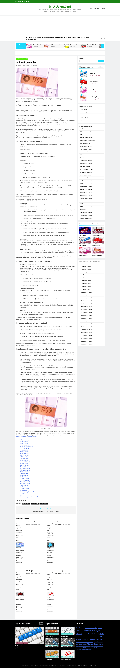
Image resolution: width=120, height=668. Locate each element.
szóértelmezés (89, 647)
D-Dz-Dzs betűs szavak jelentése (87, 140)
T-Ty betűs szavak (25, 480)
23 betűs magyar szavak (86, 329)
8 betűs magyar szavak (86, 286)
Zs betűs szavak (24, 488)
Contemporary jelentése (89, 45)
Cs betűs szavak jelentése (86, 137)
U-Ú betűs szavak (25, 482)
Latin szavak (35, 503)
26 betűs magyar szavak (86, 338)
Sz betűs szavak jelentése (86, 198)
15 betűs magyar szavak (86, 306)
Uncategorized (83, 209)
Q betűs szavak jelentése (86, 189)
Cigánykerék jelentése (33, 45)
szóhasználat (96, 646)
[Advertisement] (60, 25)
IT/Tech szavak (95, 634)
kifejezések (84, 636)
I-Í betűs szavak (24, 456)
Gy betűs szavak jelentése (86, 152)
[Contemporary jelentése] (79, 46)
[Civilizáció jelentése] (60, 46)
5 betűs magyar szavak (86, 277)
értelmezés (88, 649)
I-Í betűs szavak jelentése (22, 58)
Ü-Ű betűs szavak (25, 483)
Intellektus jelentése (30, 522)
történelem (78, 649)
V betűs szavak (24, 485)
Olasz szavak (90, 642)
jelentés (101, 634)
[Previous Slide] (102, 1)
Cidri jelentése (84, 109)
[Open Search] (101, 38)
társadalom (102, 647)
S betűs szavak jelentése (86, 195)
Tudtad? (22, 493)
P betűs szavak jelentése (86, 186)
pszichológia (81, 644)
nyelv (100, 639)
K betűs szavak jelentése (86, 163)
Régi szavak (91, 644)
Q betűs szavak (24, 471)
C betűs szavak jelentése (94, 75)
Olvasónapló (23, 490)
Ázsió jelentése (48, 659)
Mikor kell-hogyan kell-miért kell (29, 497)
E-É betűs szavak (25, 448)
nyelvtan (78, 642)
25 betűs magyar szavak (86, 335)
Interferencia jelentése (61, 571)
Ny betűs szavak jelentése (86, 178)
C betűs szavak (24, 443)
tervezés (93, 647)
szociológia (89, 646)
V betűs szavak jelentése (86, 212)
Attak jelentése (64, 648)
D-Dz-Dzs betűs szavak (26, 446)
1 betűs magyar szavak (86, 266)
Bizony (22, 495)
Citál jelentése (84, 115)
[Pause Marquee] (102, 46)
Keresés (81, 58)
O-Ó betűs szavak (25, 468)
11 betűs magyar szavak (86, 295)
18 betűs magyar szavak (86, 315)
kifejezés (78, 636)
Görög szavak (89, 631)
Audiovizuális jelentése (66, 659)
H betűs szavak (24, 455)
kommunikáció (90, 636)
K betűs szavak (24, 460)
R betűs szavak (24, 475)
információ (84, 633)
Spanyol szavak (98, 644)
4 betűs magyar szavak (86, 274)
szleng (103, 644)
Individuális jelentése (31, 571)
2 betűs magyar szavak (86, 269)
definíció (87, 628)
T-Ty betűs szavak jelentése (86, 201)
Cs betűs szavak (24, 445)
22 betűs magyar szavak (86, 326)
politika (77, 644)
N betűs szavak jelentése (86, 175)
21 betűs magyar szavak (86, 324)
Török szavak (83, 649)
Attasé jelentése (64, 636)
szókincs (101, 646)
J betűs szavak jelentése (86, 160)
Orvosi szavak (43, 503)
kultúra (95, 636)
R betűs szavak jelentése (86, 192)
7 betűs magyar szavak (86, 283)
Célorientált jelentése (86, 112)
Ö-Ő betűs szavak (25, 470)
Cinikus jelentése (94, 1)
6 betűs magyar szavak (86, 280)
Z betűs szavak (24, 487)
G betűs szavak (24, 451)
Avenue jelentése (49, 648)
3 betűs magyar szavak (86, 272)
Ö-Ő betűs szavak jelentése (86, 183)
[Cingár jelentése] (43, 46)
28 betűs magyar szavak (86, 344)
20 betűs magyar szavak (86, 321)
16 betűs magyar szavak (86, 309)
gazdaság (82, 630)
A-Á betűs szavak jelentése (86, 129)
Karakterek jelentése (85, 166)
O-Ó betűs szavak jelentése (86, 181)
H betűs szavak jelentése (86, 155)
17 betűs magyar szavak (86, 312)
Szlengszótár (79, 646)
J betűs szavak (24, 458)
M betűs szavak (24, 463)
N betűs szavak (24, 465)
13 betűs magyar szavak (86, 300)
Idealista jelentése (60, 522)
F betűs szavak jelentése (86, 146)
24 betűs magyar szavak (86, 332)
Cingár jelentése (52, 45)
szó (92, 646)
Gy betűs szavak (24, 453)
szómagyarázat (79, 647)
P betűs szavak (24, 473)
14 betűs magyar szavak (86, 303)
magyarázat (96, 639)
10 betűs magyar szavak (86, 292)
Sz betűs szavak (24, 478)
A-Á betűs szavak (25, 440)
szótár (84, 647)
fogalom (95, 628)
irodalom (89, 634)
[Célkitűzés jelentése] (99, 46)
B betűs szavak (24, 441)
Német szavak (84, 642)
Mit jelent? (20, 65)
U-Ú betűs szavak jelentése (86, 206)
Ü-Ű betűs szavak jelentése (86, 204)
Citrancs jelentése (93, 81)
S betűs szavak (24, 476)
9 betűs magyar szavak (86, 289)
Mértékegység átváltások (27, 492)
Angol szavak (80, 628)
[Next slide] (104, 1)
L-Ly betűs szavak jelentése (86, 169)
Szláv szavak (84, 646)
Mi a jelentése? (60, 6)
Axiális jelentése (49, 636)
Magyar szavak (88, 639)
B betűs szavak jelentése (86, 132)
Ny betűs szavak (24, 466)
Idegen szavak (25, 503)
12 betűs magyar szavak (86, 298)
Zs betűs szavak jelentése (86, 218)
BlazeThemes (96, 665)
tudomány (97, 647)
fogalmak (91, 628)
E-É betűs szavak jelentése (86, 143)
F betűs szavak (24, 450)
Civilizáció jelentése (69, 45)
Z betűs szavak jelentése (86, 215)
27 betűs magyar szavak (86, 341)
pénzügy (85, 644)
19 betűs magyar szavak (86, 318)
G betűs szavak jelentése (86, 149)
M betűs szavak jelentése (86, 172)
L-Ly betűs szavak (25, 461)
